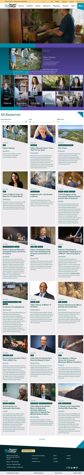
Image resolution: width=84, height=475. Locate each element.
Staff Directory (36, 461)
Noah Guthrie (61, 151)
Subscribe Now (27, 450)
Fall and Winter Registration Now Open (16, 1)
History (66, 191)
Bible (4, 191)
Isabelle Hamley (6, 199)
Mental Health (34, 403)
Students (65, 6)
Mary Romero (6, 151)
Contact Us (35, 458)
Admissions (46, 6)
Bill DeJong (60, 201)
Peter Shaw (5, 363)
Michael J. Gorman (34, 363)
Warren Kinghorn (34, 417)
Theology (61, 191)
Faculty (37, 6)
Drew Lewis (61, 365)
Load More (42, 439)
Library (72, 1)
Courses (21, 6)
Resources (56, 6)
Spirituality (33, 145)
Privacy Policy (78, 473)
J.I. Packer (5, 411)
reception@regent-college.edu (14, 467)
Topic (30, 119)
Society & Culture (35, 191)
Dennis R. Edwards (34, 309)
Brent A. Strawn (34, 258)
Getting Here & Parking (38, 455)
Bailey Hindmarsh (7, 309)
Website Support (38, 473)
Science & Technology (8, 246)
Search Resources (6, 119)
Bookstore (80, 1)
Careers (68, 455)
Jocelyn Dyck (61, 411)
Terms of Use (58, 473)
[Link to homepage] (10, 6)
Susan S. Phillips (34, 153)
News (54, 455)
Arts (4, 145)
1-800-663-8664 (16, 464)
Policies (68, 458)
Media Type (60, 119)
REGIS (57, 1)
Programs (29, 6)
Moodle (64, 1)
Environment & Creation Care (66, 145)
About (73, 6)
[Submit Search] (52, 1)
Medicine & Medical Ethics (45, 403)
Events (55, 458)
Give (80, 5)
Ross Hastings (6, 256)
